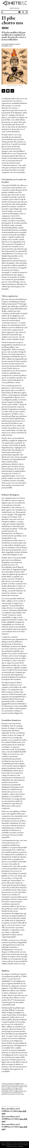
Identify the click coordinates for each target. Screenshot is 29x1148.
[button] (2, 12)
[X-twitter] (23, 12)
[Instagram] (26, 12)
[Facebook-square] (19, 12)
